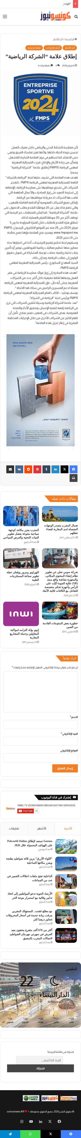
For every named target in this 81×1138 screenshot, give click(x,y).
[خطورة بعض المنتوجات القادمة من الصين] (60, 610)
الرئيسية (70, 39)
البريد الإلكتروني (69, 733)
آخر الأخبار (58, 39)
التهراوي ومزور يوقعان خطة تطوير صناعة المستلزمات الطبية (23, 576)
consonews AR (15, 1111)
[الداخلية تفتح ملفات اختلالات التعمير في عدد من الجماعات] (66, 881)
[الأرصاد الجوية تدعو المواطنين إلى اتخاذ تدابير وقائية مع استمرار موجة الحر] (66, 899)
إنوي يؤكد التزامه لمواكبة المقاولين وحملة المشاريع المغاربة (24, 634)
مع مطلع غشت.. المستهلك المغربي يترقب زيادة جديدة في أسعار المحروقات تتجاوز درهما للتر (29, 915)
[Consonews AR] (49, 1100)
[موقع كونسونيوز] (55, 16)
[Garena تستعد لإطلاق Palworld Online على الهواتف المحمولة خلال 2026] (66, 846)
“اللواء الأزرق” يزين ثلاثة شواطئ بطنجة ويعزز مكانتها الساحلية (39, 3)
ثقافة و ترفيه (34, 47)
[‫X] (64, 469)
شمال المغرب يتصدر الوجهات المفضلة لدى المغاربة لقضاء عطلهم (61, 529)
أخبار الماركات (53, 47)
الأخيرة (68, 828)
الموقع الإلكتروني (69, 750)
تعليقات (14, 828)
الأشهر (41, 828)
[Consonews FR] (68, 1099)
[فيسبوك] (73, 469)
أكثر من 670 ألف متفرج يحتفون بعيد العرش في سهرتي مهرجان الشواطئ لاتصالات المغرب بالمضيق (31, 934)
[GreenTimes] (31, 1100)
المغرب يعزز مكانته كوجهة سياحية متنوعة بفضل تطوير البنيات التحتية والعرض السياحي (21, 534)
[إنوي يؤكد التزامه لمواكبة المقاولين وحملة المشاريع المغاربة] (21, 614)
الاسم (74, 717)
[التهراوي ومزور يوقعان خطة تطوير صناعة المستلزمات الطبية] (21, 558)
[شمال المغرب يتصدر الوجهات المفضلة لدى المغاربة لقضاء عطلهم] (60, 514)
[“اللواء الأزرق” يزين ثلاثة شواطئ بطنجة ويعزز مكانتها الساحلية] (66, 864)
